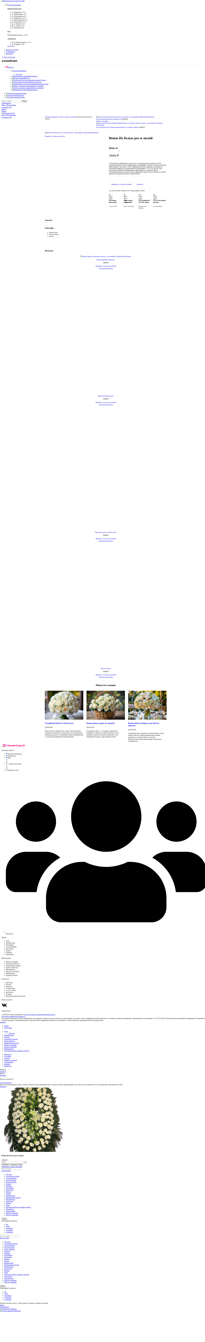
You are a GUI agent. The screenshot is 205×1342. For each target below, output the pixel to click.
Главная (48, 117)
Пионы (8, 1203)
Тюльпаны (10, 1209)
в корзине (9, 1232)
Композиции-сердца (41, 84)
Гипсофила (10, 1188)
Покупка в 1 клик (16, 1164)
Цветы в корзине (37, 88)
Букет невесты (11, 1182)
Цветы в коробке (37, 86)
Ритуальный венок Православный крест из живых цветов (117, 127)
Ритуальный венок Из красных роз (109, 119)
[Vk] (4, 1005)
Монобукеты (33, 76)
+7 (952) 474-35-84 (8, 57)
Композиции (33, 90)
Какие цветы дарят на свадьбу (100, 723)
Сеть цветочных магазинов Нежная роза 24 (39, 1014)
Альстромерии (11, 1178)
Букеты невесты (35, 82)
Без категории (11, 1180)
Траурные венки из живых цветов (63, 117)
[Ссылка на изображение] (14, 747)
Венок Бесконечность (106, 396)
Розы (24, 71)
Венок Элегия (106, 668)
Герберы (9, 1186)
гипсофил (9, 1228)
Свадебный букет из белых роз (59, 723)
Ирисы (8, 1192)
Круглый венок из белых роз (105, 532)
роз (7, 1224)
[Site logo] (13, 1)
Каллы (8, 1194)
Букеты (27, 78)
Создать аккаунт (6, 1083)
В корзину (5, 1164)
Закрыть (3, 1022)
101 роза (19, 74)
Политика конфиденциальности (13, 1016)
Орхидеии (9, 1201)
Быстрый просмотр (106, 268)
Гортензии (9, 1190)
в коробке (9, 1230)
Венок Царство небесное (106, 260)
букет (8, 1226)
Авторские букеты (39, 80)
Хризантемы (10, 1211)
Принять (3, 1086)
